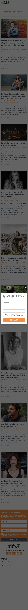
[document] (14, 305)
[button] (25, 287)
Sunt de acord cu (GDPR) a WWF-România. (14, 315)
